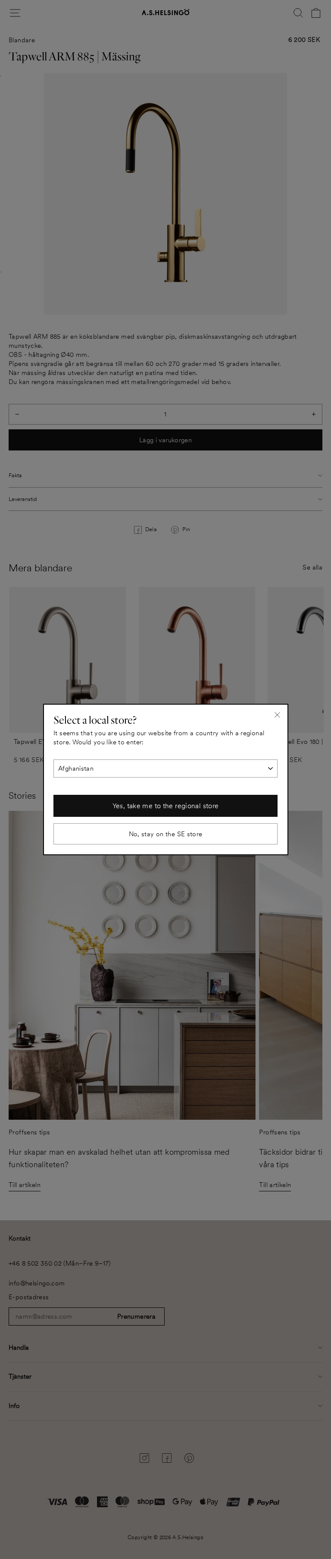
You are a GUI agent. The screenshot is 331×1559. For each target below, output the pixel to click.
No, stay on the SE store (166, 834)
